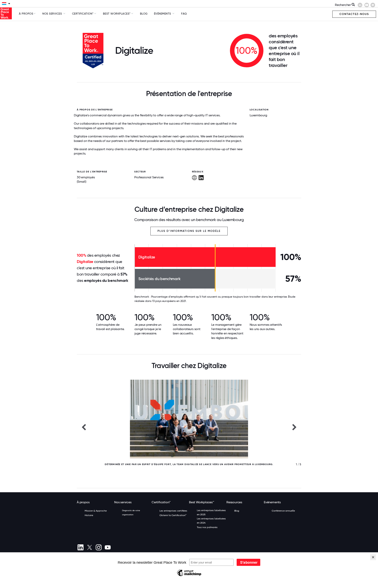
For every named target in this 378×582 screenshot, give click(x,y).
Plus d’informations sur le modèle (189, 231)
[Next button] (294, 427)
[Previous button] (84, 427)
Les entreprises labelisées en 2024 (211, 520)
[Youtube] (107, 547)
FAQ (184, 13)
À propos (26, 13)
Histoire (89, 515)
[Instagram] (98, 547)
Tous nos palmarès (207, 527)
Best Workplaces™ (117, 13)
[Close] (373, 557)
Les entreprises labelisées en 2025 (211, 512)
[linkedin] (80, 547)
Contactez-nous (354, 14)
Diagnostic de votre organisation (131, 512)
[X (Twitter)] (89, 547)
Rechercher (343, 5)
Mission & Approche (96, 510)
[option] (189, 427)
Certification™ (83, 13)
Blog (144, 13)
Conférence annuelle (283, 510)
